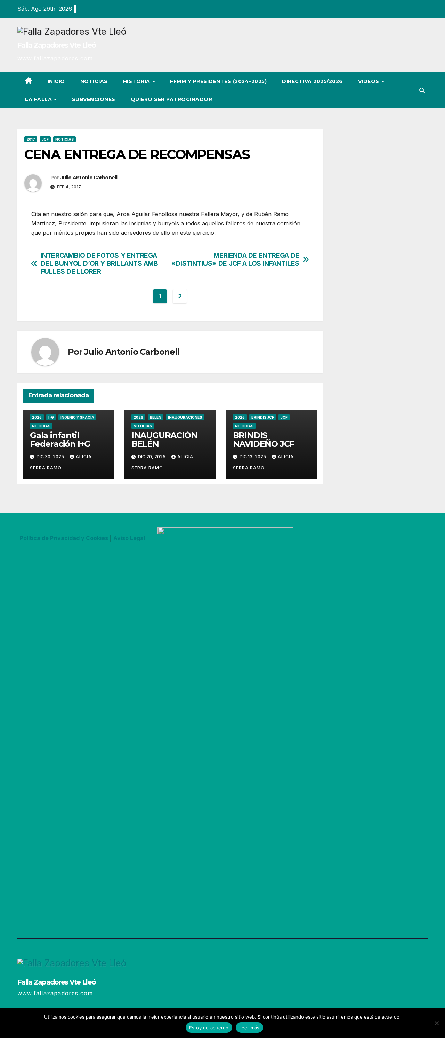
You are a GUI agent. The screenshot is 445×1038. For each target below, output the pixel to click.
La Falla (39, 99)
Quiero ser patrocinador (171, 99)
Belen (155, 417)
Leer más (249, 1027)
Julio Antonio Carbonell (88, 177)
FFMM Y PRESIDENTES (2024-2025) (218, 81)
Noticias (94, 81)
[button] (422, 90)
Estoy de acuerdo (209, 1027)
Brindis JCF (262, 417)
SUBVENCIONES (93, 99)
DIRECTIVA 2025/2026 (312, 81)
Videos (369, 81)
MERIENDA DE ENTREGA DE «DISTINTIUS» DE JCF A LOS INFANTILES (235, 259)
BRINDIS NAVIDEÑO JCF (263, 439)
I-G (51, 417)
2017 (30, 139)
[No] (436, 1023)
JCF (45, 139)
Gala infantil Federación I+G (60, 439)
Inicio (56, 81)
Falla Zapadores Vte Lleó (56, 45)
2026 (37, 417)
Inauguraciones (185, 417)
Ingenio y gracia (77, 417)
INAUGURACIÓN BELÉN (164, 439)
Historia (137, 81)
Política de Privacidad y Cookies (64, 538)
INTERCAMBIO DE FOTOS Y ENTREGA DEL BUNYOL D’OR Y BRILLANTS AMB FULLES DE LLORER (99, 263)
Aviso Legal (129, 538)
